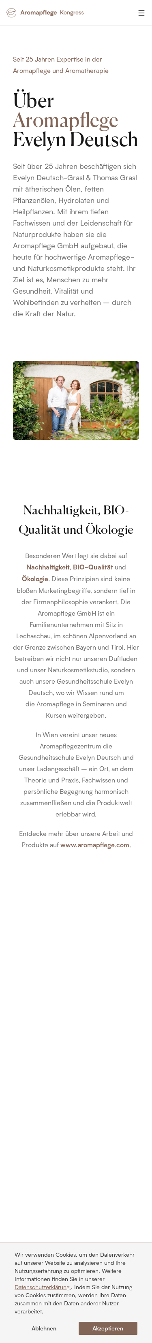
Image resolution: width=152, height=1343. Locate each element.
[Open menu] (141, 12)
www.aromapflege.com (94, 845)
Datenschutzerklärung (43, 1286)
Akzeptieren (107, 1328)
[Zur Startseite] (45, 13)
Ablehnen (44, 1328)
